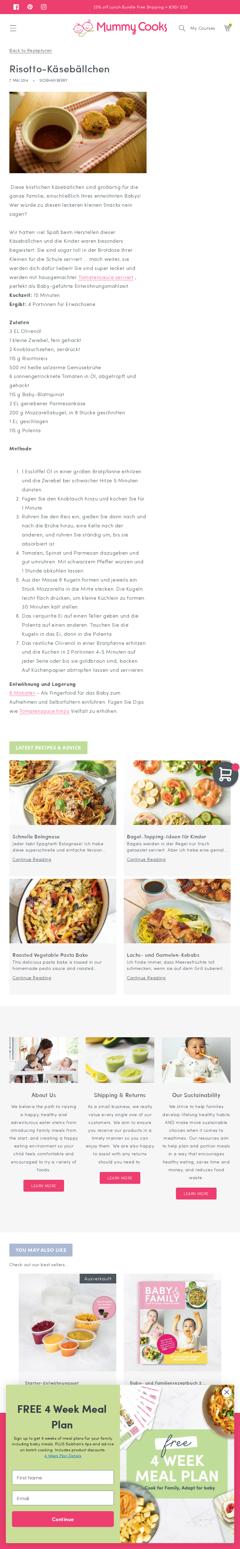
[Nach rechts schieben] (217, 1270)
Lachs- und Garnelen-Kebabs (163, 955)
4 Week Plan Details (62, 1455)
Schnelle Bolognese (36, 836)
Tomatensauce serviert (106, 277)
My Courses (202, 28)
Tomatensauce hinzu (44, 710)
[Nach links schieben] (210, 1270)
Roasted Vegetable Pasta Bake (50, 955)
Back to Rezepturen (30, 50)
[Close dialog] (227, 1392)
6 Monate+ (22, 692)
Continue (63, 1519)
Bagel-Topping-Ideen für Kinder (166, 836)
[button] (13, 28)
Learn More (43, 1186)
